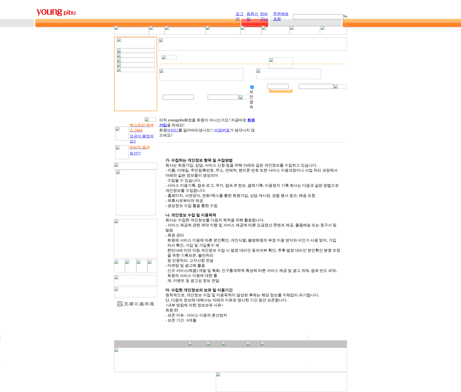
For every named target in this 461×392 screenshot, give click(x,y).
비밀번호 (222, 130)
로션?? (135, 153)
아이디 (172, 130)
